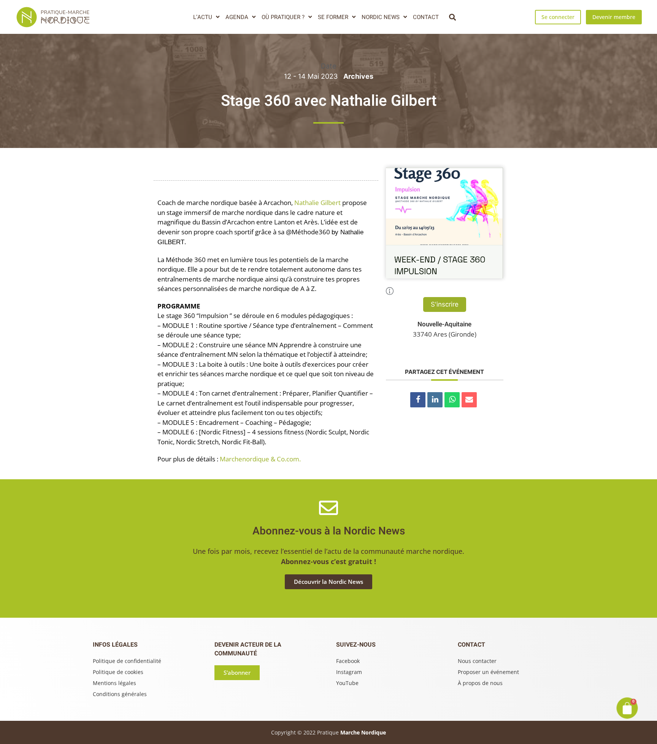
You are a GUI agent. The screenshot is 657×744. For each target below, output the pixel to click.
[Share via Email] (469, 399)
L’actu (202, 17)
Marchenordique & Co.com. (260, 459)
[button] (452, 17)
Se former (333, 17)
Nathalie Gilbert (317, 202)
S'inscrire (445, 304)
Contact (426, 17)
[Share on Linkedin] (435, 399)
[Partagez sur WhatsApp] (452, 399)
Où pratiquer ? (283, 17)
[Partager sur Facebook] (417, 399)
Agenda (236, 17)
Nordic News (381, 17)
